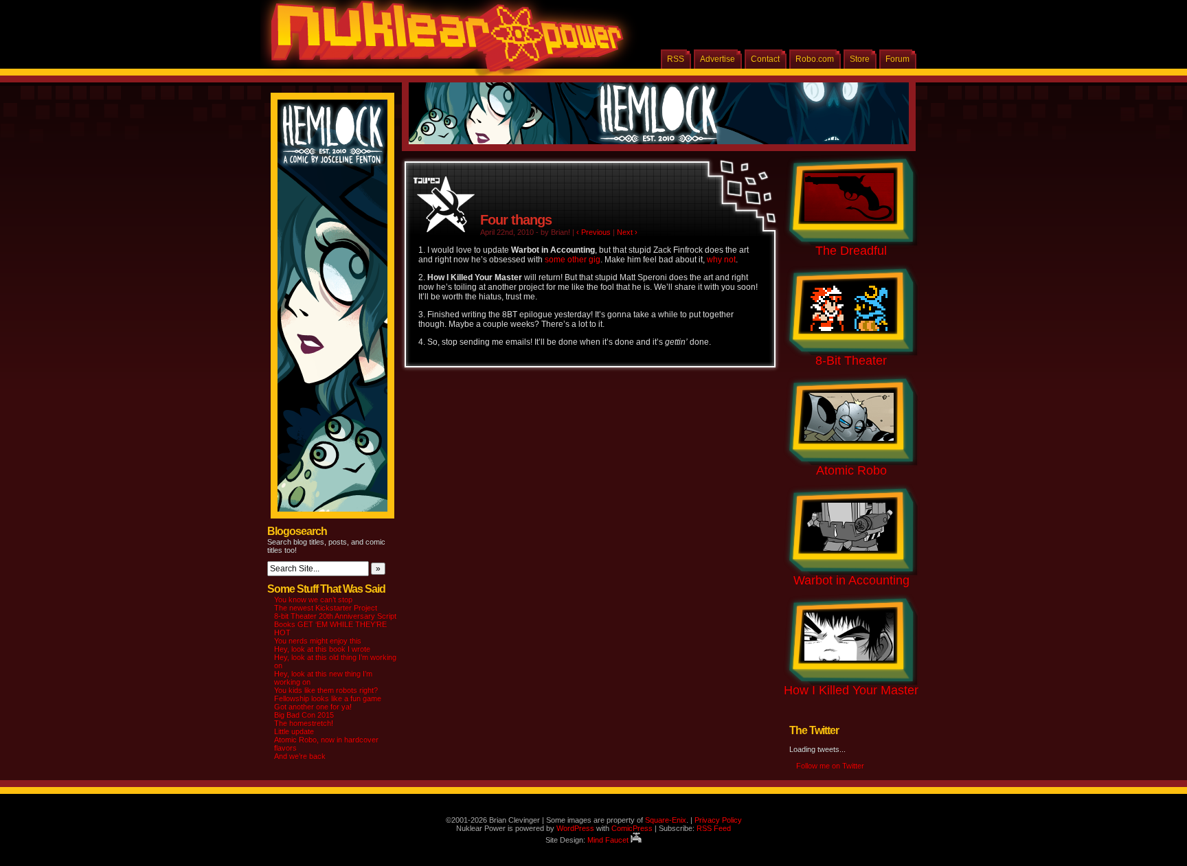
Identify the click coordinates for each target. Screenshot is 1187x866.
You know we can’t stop (313, 599)
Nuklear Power (442, 41)
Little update (294, 731)
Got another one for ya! (313, 707)
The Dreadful (851, 251)
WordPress (575, 828)
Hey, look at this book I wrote (322, 649)
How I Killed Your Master (851, 690)
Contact (765, 59)
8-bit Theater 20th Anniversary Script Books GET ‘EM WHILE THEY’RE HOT (335, 624)
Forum (897, 59)
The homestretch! (303, 723)
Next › (627, 232)
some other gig (572, 259)
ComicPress (632, 828)
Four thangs (516, 219)
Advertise (717, 59)
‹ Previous (593, 232)
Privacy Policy (718, 820)
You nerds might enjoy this (317, 641)
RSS (675, 59)
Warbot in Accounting (851, 580)
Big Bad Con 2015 (304, 715)
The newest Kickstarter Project (325, 608)
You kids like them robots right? (326, 690)
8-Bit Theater (851, 360)
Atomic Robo (851, 470)
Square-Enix (665, 820)
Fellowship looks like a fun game (327, 698)
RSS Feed (714, 828)
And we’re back (300, 756)
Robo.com (814, 59)
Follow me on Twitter (830, 766)
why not (721, 259)
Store (860, 59)
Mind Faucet (609, 840)
